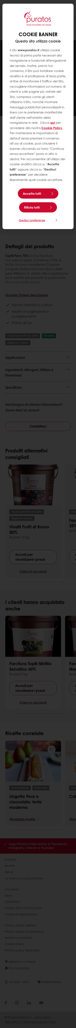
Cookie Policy (52, 128)
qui (52, 122)
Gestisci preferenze (32, 220)
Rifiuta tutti (32, 207)
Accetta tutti (32, 193)
